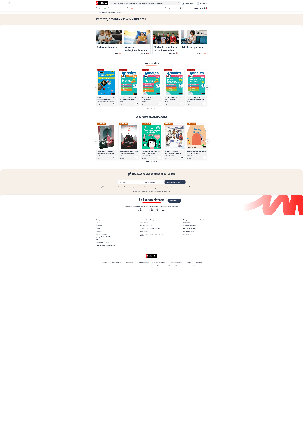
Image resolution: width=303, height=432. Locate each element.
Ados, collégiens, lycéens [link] (146, 225)
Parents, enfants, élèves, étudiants (149, 220)
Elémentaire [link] (99, 225)
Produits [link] (194, 265)
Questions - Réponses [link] (157, 265)
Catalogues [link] (128, 265)
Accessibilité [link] (199, 262)
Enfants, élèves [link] (144, 222)
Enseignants (99, 220)
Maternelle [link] (98, 222)
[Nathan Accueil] (102, 3)
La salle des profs (200, 8)
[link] (140, 210)
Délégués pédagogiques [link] (113, 265)
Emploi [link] (189, 262)
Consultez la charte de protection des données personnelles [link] (155, 191)
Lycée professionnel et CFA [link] (103, 237)
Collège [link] (98, 228)
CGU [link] (169, 265)
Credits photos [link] (130, 262)
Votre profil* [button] (122, 182)
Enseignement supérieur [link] (102, 242)
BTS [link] (97, 239)
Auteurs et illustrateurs (189, 225)
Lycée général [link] (99, 231)
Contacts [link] (185, 265)
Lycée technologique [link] (101, 234)
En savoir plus (136, 191)
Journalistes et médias (189, 231)
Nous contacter (188, 8)
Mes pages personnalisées (172, 8)
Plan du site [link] (104, 262)
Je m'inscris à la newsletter (174, 182)
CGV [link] (176, 265)
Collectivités (186, 222)
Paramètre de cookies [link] (176, 262)
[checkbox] (101, 187)
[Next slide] (207, 87)
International (187, 234)
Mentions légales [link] (116, 262)
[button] (147, 161)
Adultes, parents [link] (144, 231)
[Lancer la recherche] (179, 3)
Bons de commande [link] (141, 265)
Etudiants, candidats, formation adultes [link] (150, 228)
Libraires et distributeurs (190, 228)
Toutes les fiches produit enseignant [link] (105, 245)
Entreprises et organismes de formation (194, 220)
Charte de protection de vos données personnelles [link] (152, 262)
